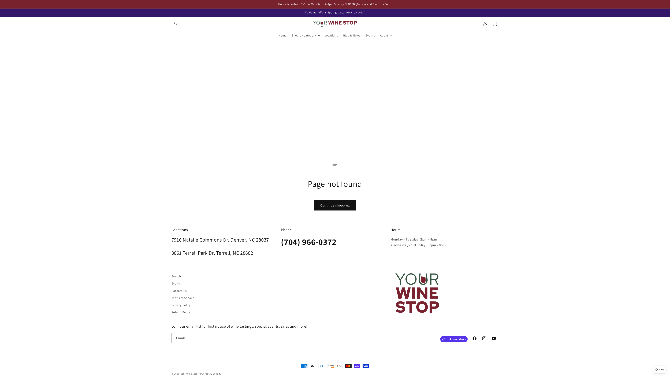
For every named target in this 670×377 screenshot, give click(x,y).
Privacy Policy (181, 305)
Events (176, 283)
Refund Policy (181, 312)
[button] (176, 24)
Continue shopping (335, 205)
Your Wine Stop (190, 373)
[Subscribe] (245, 338)
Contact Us (179, 291)
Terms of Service (183, 298)
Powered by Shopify (210, 373)
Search (176, 276)
